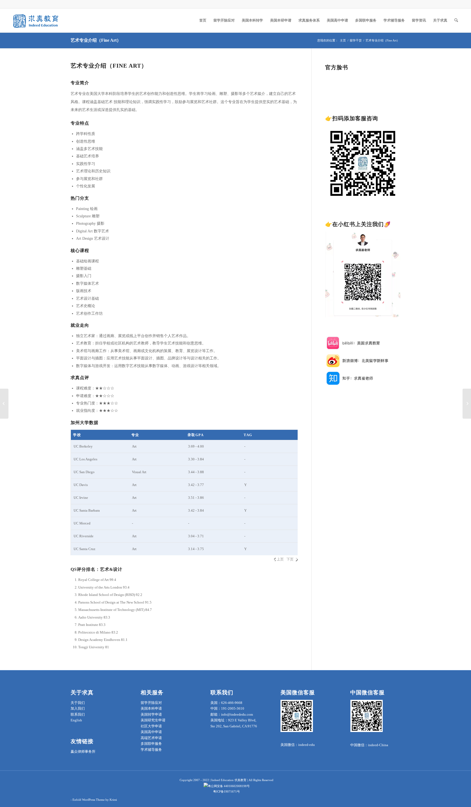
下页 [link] (290, 559)
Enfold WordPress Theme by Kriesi (95, 799)
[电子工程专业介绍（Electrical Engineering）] (4, 404)
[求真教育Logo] (36, 20)
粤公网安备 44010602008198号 (229, 786)
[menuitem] (203, 20)
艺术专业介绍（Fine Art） (96, 40)
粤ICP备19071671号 (226, 791)
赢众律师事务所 (83, 751)
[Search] (456, 20)
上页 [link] (280, 559)
